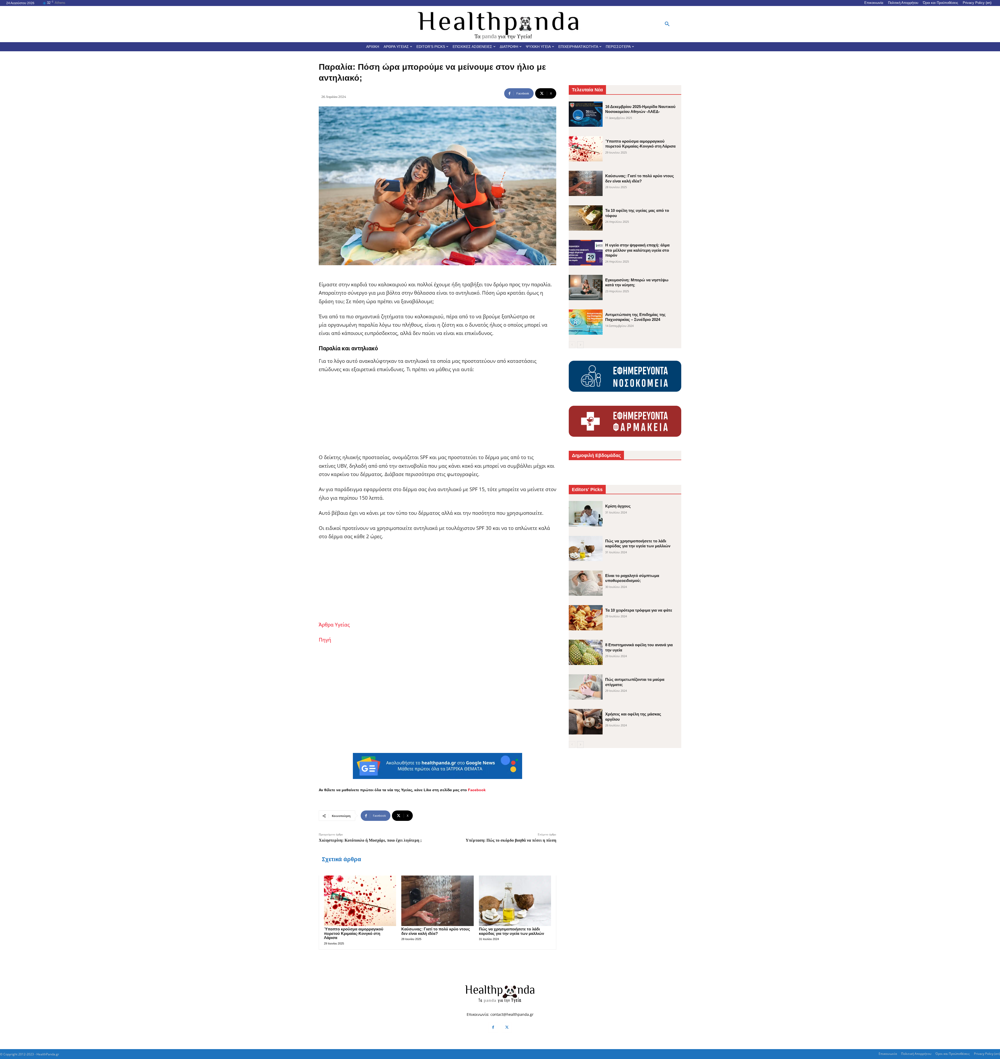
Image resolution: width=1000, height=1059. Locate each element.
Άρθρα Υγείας (334, 624)
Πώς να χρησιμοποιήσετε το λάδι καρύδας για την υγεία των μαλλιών (511, 931)
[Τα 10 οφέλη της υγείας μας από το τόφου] (586, 218)
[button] (667, 24)
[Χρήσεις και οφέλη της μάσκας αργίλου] (586, 721)
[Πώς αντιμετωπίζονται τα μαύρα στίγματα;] (586, 687)
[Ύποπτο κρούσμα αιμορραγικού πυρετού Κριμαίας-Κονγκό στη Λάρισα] (360, 901)
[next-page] (580, 344)
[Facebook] (493, 1028)
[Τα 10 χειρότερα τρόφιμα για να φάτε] (586, 617)
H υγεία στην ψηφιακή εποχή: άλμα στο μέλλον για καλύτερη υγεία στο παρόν (637, 250)
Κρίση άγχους (618, 506)
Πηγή (325, 639)
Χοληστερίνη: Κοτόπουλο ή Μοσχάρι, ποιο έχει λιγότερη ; (370, 840)
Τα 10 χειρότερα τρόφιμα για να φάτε (638, 610)
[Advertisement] (437, 416)
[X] (507, 1028)
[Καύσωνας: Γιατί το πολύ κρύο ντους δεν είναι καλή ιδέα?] (437, 901)
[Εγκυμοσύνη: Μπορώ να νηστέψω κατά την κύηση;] (586, 287)
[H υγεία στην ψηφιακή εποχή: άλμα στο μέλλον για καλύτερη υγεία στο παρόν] (586, 252)
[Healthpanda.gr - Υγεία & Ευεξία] (500, 24)
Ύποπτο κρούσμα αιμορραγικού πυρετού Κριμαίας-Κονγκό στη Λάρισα (353, 933)
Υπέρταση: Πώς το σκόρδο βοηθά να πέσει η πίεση (511, 840)
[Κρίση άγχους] (586, 513)
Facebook (477, 790)
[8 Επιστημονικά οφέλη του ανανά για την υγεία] (586, 652)
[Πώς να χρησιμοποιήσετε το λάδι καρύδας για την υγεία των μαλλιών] (515, 901)
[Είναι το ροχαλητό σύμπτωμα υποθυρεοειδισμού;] (586, 583)
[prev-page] (572, 344)
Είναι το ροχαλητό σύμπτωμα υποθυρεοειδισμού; (632, 578)
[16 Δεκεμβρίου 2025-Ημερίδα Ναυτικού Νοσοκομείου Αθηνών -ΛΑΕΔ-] (586, 114)
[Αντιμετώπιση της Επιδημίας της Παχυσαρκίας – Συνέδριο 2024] (586, 322)
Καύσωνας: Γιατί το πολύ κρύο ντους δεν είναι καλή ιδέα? (435, 931)
